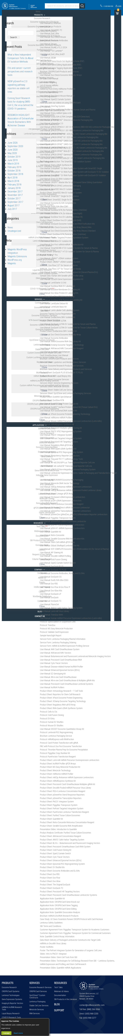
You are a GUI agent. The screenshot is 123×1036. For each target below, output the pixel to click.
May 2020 (12, 153)
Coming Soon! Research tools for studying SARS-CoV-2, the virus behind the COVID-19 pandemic (20, 103)
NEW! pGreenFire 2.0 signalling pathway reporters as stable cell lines (19, 86)
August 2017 (13, 205)
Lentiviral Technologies (10, 995)
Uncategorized (14, 230)
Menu (38, 11)
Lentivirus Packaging (37, 1001)
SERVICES (34, 982)
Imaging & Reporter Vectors (12, 1003)
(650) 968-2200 (91, 1013)
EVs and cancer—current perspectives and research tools (20, 71)
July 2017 (12, 208)
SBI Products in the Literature (65, 999)
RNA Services (34, 1013)
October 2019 (14, 156)
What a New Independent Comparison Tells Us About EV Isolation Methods (20, 58)
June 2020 (13, 149)
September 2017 (15, 202)
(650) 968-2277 (89, 1018)
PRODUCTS (7, 982)
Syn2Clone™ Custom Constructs (37, 996)
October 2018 (14, 170)
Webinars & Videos (61, 991)
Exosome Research (9, 987)
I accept (6, 1033)
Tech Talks (58, 987)
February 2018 (14, 184)
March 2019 (13, 163)
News (10, 227)
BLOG (57, 1004)
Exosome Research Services (40, 987)
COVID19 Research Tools (11, 1017)
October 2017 (14, 198)
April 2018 (12, 177)
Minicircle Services (36, 1009)
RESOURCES (60, 982)
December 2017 (15, 191)
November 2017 (15, 195)
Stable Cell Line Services (38, 1005)
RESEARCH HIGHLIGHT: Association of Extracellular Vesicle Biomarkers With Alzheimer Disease (21, 120)
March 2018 (13, 181)
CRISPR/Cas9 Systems (10, 991)
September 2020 (15, 146)
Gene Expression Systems (12, 999)
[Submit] (82, 6)
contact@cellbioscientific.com (92, 1005)
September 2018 (15, 174)
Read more (18, 1033)
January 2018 (14, 188)
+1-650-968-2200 (108, 6)
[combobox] (65, 6)
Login (119, 6)
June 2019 (13, 160)
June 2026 (13, 142)
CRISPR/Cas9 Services (38, 991)
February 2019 (14, 167)
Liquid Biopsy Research (11, 1013)
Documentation (60, 995)
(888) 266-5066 (93, 1009)
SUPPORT (59, 1010)
